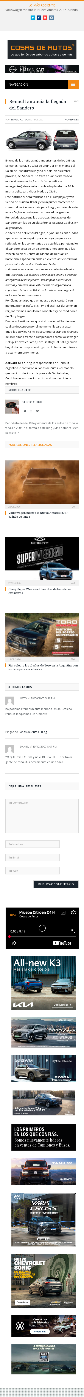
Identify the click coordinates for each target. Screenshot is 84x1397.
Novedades (72, 119)
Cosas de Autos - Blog (33, 732)
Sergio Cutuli (20, 119)
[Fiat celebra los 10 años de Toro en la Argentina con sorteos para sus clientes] (42, 637)
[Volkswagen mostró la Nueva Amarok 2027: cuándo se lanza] (42, 484)
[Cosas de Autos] (42, 49)
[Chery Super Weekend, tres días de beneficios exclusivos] (42, 561)
